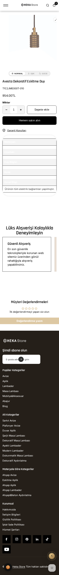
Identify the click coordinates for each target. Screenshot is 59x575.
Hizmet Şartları (11, 529)
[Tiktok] (47, 539)
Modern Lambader (13, 450)
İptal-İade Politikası (13, 524)
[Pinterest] (27, 539)
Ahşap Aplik (9, 485)
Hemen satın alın (29, 120)
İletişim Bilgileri (11, 514)
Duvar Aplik (9, 430)
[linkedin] (37, 539)
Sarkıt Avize (9, 420)
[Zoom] (55, 19)
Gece (45, 74)
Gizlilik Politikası (11, 519)
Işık (33, 74)
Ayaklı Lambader (11, 445)
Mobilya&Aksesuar (13, 396)
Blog (5, 406)
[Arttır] (21, 109)
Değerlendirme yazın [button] (30, 320)
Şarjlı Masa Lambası (13, 435)
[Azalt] (6, 109)
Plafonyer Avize (11, 425)
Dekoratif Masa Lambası (16, 440)
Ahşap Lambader (12, 490)
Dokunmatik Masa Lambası (17, 455)
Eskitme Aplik (10, 480)
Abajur (6, 401)
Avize (5, 376)
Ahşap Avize (9, 475)
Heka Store (18, 566)
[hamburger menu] (5, 5)
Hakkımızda (9, 509)
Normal (18, 74)
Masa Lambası (10, 391)
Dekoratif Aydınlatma (14, 460)
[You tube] (6, 549)
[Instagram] (17, 539)
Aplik (5, 381)
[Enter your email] (21, 359)
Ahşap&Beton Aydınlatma (16, 495)
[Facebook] (6, 539)
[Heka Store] (29, 5)
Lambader (8, 386)
